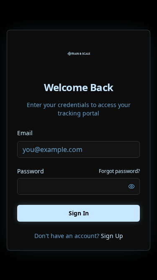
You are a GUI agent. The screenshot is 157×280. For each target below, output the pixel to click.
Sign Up (112, 236)
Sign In (79, 213)
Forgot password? (119, 171)
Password (30, 171)
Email (25, 133)
